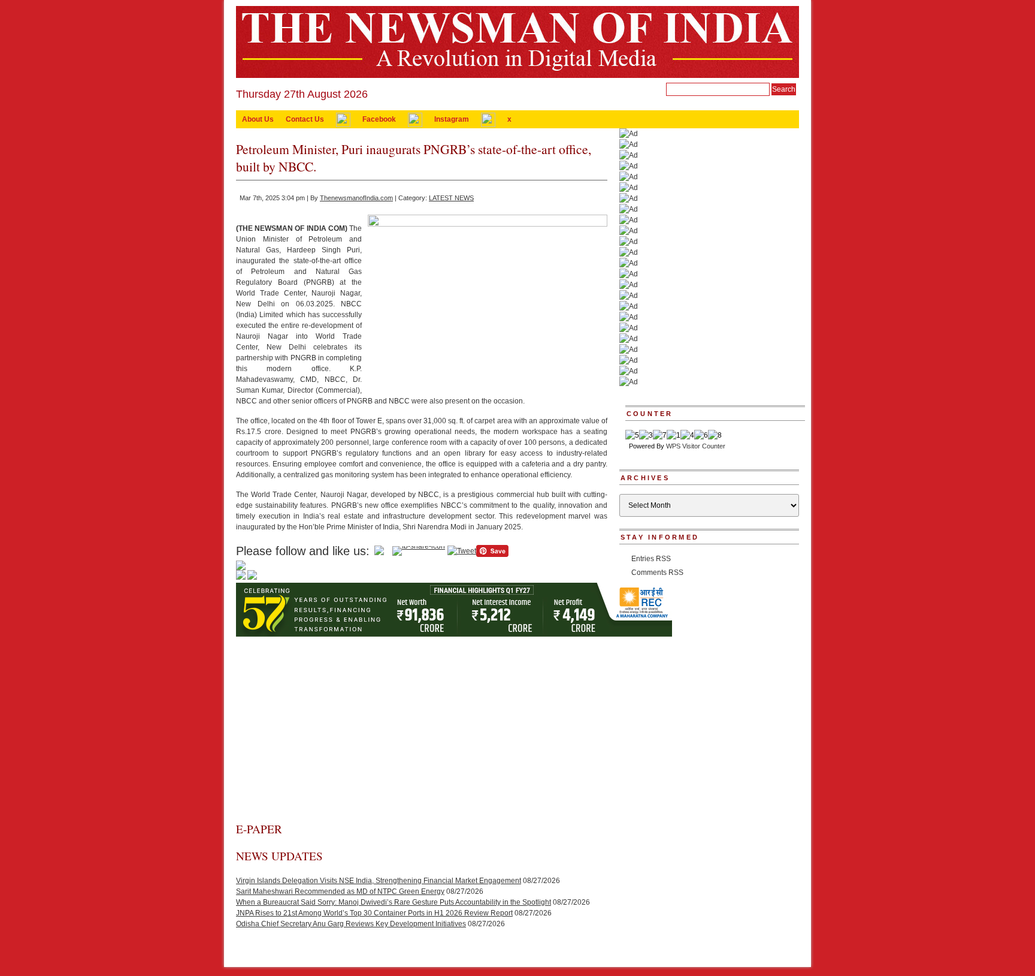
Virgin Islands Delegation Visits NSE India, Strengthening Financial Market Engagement (378, 880)
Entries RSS (651, 559)
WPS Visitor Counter (695, 446)
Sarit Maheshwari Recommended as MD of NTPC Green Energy (340, 891)
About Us (258, 119)
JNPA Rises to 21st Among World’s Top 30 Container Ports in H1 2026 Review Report (374, 913)
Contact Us (305, 119)
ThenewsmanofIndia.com (356, 197)
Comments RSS (657, 572)
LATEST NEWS (451, 197)
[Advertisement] (421, 731)
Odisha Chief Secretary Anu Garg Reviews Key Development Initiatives (351, 924)
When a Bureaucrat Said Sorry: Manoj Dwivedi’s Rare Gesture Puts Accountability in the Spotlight (393, 902)
